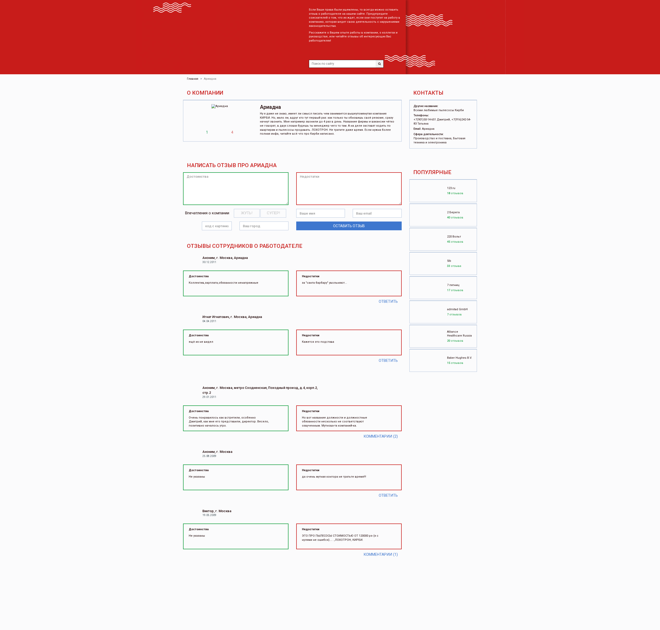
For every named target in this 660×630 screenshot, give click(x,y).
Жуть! (246, 213)
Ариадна (428, 128)
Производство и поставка (432, 138)
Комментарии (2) (381, 436)
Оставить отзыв (349, 226)
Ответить (388, 301)
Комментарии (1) (381, 554)
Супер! (273, 213)
